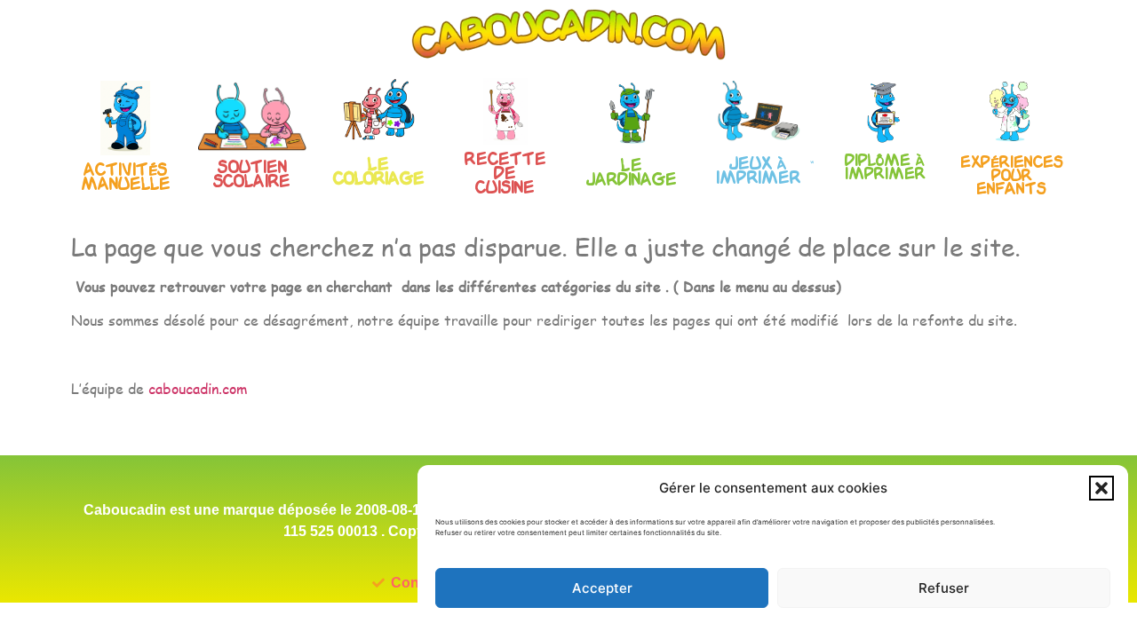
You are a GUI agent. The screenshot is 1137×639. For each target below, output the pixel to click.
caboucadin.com (197, 388)
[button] (1101, 488)
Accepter (602, 588)
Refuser (943, 588)
